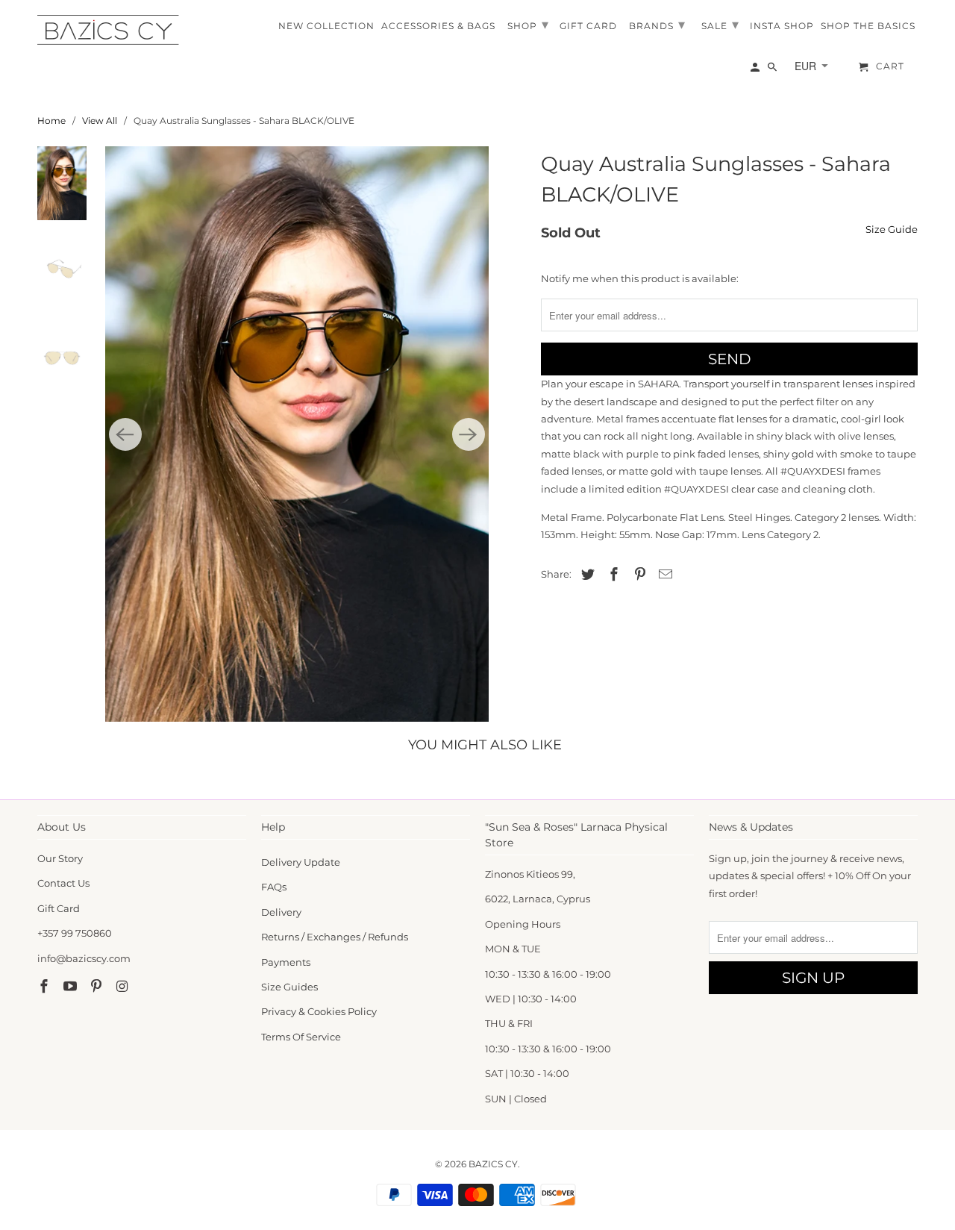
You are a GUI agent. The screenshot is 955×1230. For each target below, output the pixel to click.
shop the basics (868, 26)
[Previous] (125, 434)
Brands (657, 24)
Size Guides (289, 987)
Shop (528, 24)
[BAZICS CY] (112, 30)
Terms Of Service (301, 1037)
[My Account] (756, 70)
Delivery (281, 912)
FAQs (273, 887)
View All (99, 120)
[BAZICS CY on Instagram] (123, 986)
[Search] (773, 70)
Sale (720, 24)
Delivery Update (300, 862)
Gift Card (58, 908)
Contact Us (63, 883)
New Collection (326, 26)
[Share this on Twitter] (586, 574)
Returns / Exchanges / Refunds (334, 937)
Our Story (60, 858)
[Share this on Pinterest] (638, 574)
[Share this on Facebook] (612, 574)
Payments (285, 962)
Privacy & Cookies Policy (319, 1011)
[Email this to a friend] (663, 574)
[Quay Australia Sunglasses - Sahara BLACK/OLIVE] (297, 434)
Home (51, 120)
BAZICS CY (493, 1164)
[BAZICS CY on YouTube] (71, 986)
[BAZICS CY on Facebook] (45, 986)
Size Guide (891, 229)
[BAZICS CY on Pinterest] (98, 986)
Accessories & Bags (438, 26)
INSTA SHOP (782, 26)
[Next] (468, 434)
